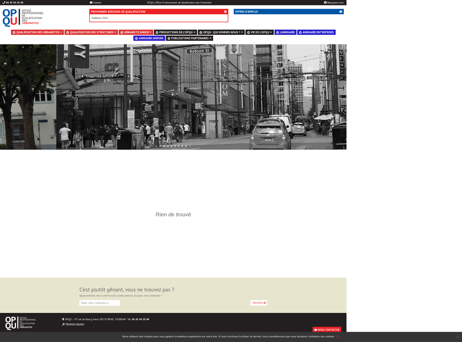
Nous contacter (328, 329)
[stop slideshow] (190, 146)
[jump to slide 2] (164, 146)
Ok (338, 336)
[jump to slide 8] (186, 146)
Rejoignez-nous (335, 2)
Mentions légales (75, 324)
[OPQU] (41, 18)
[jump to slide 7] (182, 146)
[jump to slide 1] (160, 146)
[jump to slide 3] (168, 146)
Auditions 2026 (100, 18)
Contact (97, 2)
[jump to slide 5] (175, 146)
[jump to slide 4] (171, 146)
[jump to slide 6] (178, 146)
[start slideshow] (156, 146)
